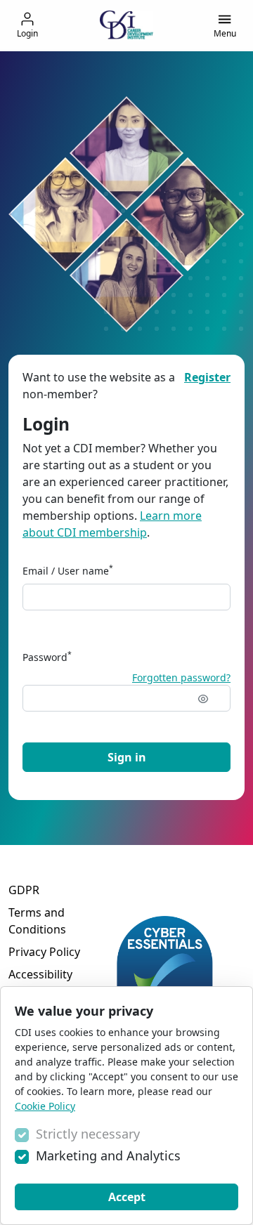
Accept (126, 1197)
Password (47, 657)
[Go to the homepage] (126, 25)
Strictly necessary (88, 1133)
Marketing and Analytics (108, 1155)
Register (207, 377)
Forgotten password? (181, 677)
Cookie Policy (45, 1106)
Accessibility (40, 974)
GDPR (23, 890)
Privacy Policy (44, 951)
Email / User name (67, 570)
